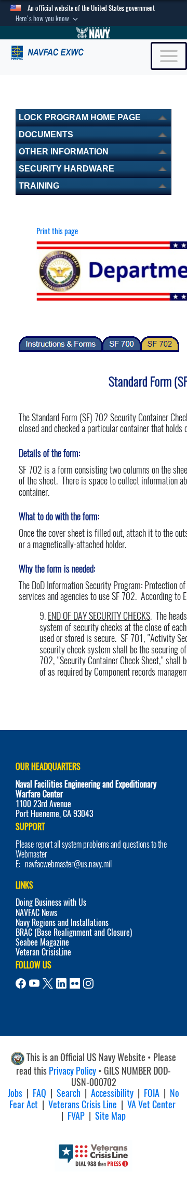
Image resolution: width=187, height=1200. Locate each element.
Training (39, 185)
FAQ (39, 1093)
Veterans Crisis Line (82, 1104)
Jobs (15, 1093)
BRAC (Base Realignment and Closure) (74, 932)
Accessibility (112, 1093)
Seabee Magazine (42, 942)
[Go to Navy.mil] (93, 32)
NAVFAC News (36, 912)
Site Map (110, 1115)
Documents (46, 134)
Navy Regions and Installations (62, 922)
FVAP (76, 1115)
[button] (48, 18)
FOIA (151, 1093)
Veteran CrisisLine (43, 952)
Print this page (57, 231)
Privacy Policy (72, 1070)
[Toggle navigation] (169, 56)
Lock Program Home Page (80, 117)
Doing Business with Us (51, 902)
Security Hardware (66, 168)
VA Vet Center (151, 1104)
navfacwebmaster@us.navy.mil (68, 864)
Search (69, 1093)
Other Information (64, 151)
